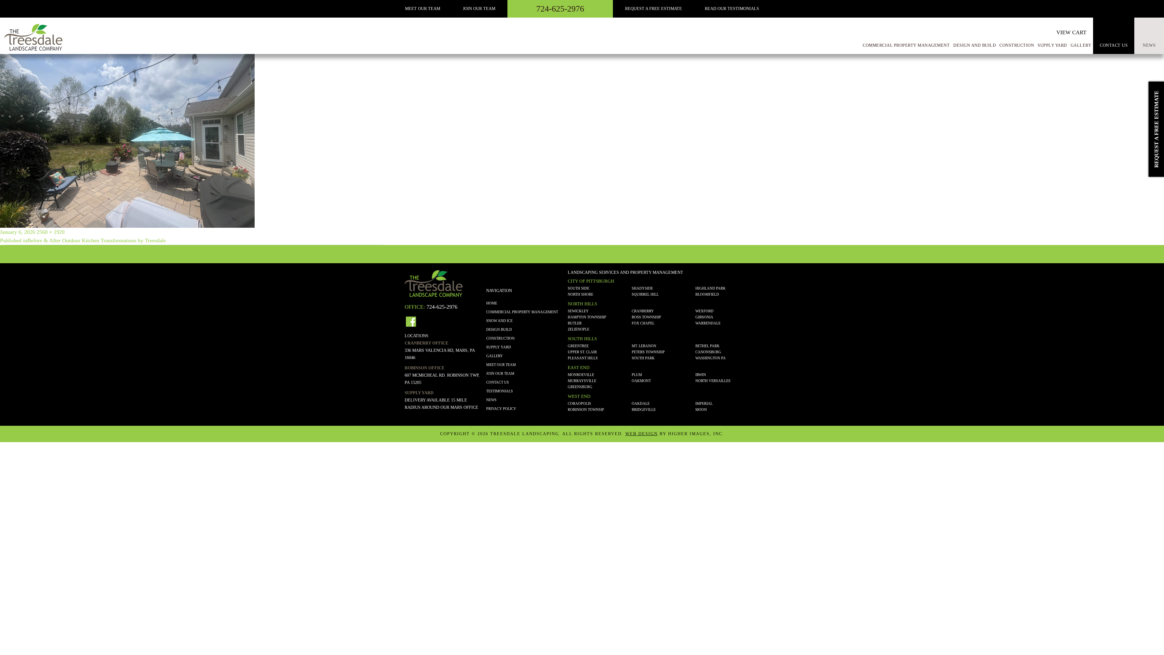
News (1149, 45)
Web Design (641, 434)
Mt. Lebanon (644, 346)
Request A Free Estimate (653, 8)
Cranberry (643, 311)
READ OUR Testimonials (732, 8)
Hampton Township (587, 317)
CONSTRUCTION (500, 338)
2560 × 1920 (51, 232)
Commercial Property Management (906, 45)
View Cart (1071, 32)
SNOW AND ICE (499, 321)
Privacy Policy (501, 409)
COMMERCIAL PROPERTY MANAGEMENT (522, 312)
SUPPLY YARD (498, 347)
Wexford (704, 311)
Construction (1016, 45)
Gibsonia (704, 317)
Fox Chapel (643, 323)
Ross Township (646, 317)
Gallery (494, 356)
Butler (575, 323)
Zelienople (578, 329)
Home (491, 303)
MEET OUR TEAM (422, 8)
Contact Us (1114, 45)
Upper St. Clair (582, 352)
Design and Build (974, 45)
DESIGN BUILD (499, 330)
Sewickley (578, 311)
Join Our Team (479, 8)
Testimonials (499, 391)
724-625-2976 (560, 8)
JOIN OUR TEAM (500, 373)
